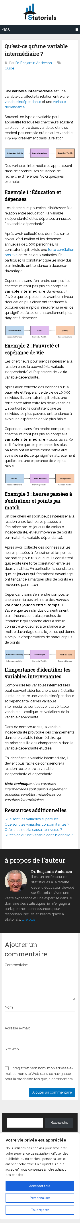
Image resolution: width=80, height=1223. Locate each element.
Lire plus (28, 919)
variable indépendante (23, 102)
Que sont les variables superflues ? (33, 819)
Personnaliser (40, 1198)
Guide (9, 68)
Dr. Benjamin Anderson (33, 63)
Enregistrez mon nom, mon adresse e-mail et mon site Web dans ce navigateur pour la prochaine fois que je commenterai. (39, 1073)
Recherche (59, 1122)
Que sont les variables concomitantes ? (37, 824)
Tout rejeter (40, 1210)
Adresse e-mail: (17, 1028)
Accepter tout (40, 1186)
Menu (6, 29)
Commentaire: (16, 965)
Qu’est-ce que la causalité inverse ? (33, 830)
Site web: (12, 1049)
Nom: (9, 1007)
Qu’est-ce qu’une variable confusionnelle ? (39, 835)
